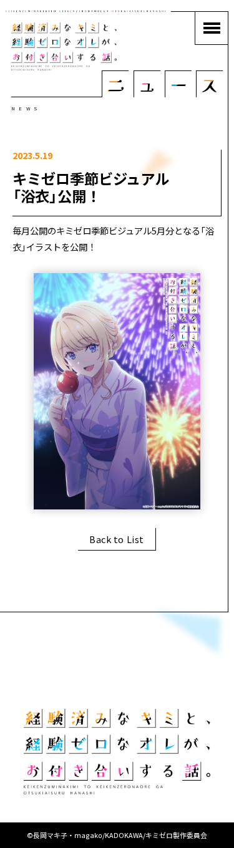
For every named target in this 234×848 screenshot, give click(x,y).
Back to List (116, 539)
